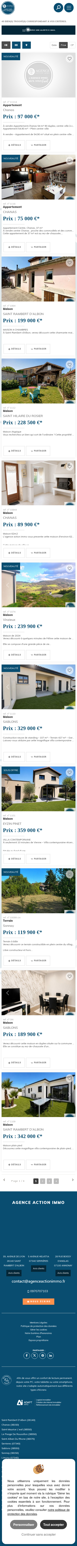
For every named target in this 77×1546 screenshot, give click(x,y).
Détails (16, 145)
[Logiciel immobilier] (24, 1403)
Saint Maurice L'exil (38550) (17, 1429)
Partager (40, 145)
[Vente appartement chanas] (38, 75)
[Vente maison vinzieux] (38, 585)
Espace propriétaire (38, 1340)
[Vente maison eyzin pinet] (38, 789)
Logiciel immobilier (43, 1400)
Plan (38, 1336)
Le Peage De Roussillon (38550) (19, 1434)
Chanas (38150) (10, 1424)
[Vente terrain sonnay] (38, 890)
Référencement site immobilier (48, 1405)
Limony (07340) (10, 1457)
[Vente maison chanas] (38, 483)
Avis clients (14, 1273)
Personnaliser (23, 1524)
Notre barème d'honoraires (38, 1333)
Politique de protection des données (38, 1326)
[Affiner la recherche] (58, 7)
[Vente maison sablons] (38, 687)
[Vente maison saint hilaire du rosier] (38, 381)
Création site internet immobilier (48, 1402)
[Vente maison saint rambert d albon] (38, 279)
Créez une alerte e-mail (42, 30)
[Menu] (69, 7)
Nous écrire (40, 1301)
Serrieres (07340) (11, 1443)
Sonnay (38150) (10, 1452)
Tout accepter (53, 1524)
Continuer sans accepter (39, 1534)
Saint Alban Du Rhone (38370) (18, 1438)
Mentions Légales (38, 1322)
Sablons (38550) (10, 1448)
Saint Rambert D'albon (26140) (18, 1420)
